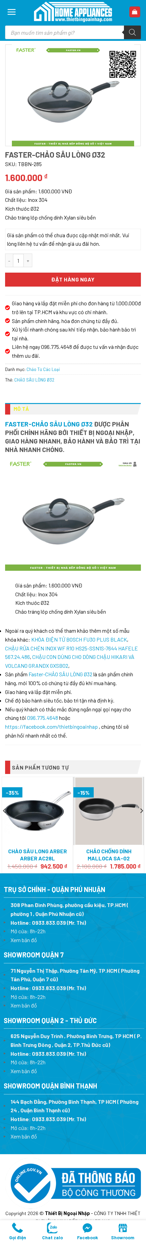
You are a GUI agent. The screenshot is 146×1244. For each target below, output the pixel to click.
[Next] (141, 824)
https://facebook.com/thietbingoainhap (51, 726)
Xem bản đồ (24, 940)
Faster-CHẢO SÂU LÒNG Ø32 (49, 424)
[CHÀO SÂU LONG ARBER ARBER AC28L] (37, 811)
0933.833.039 (49, 922)
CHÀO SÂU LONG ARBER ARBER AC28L (37, 854)
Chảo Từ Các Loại (43, 369)
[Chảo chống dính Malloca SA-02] (108, 811)
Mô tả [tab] (21, 409)
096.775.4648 (42, 717)
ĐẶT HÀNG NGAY (72, 279)
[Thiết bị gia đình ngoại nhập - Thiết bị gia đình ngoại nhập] (73, 12)
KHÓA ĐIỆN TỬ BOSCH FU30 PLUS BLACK (79, 639)
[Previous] (4, 824)
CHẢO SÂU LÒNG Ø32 (34, 380)
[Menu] (11, 11)
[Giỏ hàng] (135, 12)
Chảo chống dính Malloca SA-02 (108, 854)
